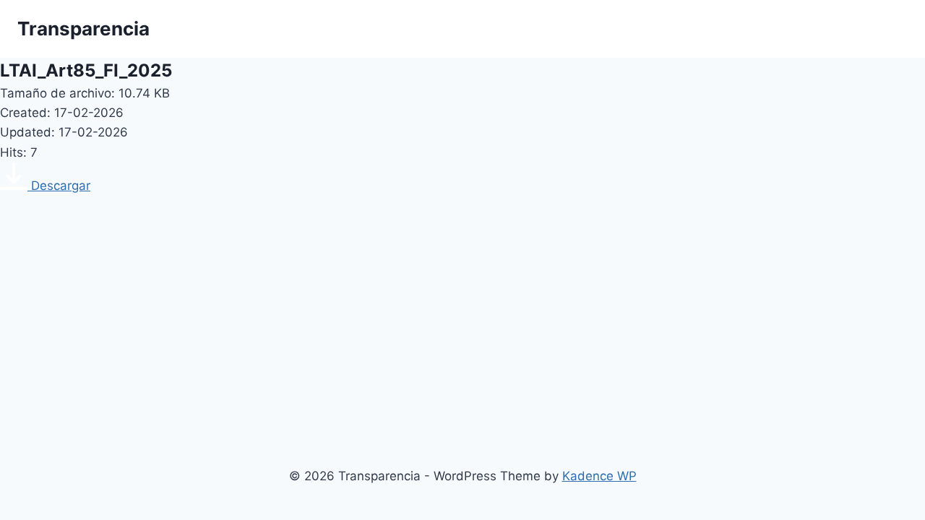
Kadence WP (599, 476)
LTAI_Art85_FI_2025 (86, 70)
